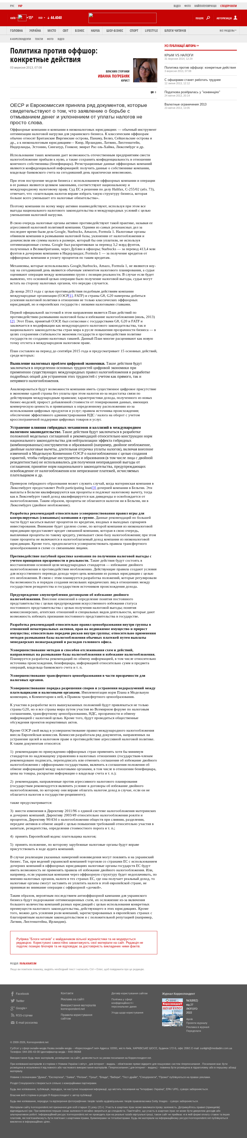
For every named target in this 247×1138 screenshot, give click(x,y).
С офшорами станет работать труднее (193, 80)
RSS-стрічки (24, 1015)
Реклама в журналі (197, 1027)
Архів (189, 1019)
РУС (12, 6)
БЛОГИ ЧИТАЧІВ (175, 30)
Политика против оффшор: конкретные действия (200, 67)
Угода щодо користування (127, 1012)
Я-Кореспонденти (20, 39)
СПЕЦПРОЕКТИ (228, 6)
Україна (35, 30)
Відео (61, 39)
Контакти (67, 993)
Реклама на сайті (72, 999)
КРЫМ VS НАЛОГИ (179, 55)
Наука (95, 30)
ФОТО (187, 6)
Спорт (134, 30)
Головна (16, 30)
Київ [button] (13, 18)
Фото (50, 39)
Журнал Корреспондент (178, 993)
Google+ (21, 1008)
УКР (20, 6)
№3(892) (192, 1000)
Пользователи (28, 963)
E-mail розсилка (27, 1022)
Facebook (22, 993)
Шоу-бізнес (114, 30)
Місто (52, 30)
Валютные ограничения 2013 (185, 104)
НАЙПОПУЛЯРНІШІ (205, 6)
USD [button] (40, 18)
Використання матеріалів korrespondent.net (78, 1007)
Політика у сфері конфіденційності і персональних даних (124, 1003)
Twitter (20, 1001)
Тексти (39, 39)
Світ (65, 30)
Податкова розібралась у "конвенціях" (192, 92)
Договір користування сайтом (129, 993)
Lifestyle (151, 30)
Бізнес (79, 30)
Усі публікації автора (180, 45)
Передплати (193, 1030)
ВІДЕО (177, 6)
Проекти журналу (196, 1022)
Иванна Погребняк (114, 76)
